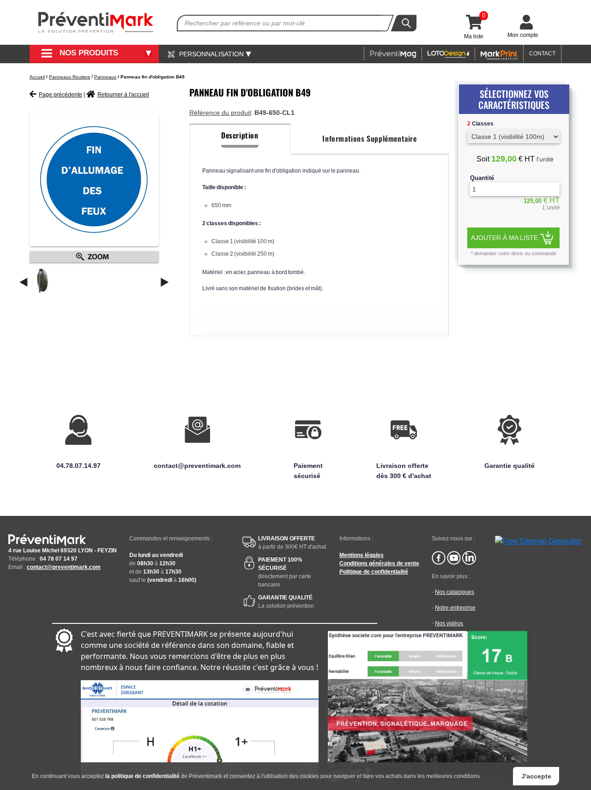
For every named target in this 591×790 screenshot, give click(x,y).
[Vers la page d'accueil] (96, 22)
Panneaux (105, 76)
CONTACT (542, 53)
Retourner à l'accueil (123, 94)
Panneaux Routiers (69, 76)
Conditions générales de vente (379, 563)
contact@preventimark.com (64, 567)
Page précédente (60, 94)
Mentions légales (361, 555)
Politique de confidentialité (373, 572)
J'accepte (536, 776)
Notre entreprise (455, 607)
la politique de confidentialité (142, 776)
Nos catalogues (454, 592)
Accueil (37, 76)
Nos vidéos (449, 623)
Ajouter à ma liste (504, 237)
